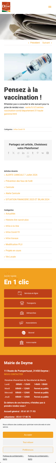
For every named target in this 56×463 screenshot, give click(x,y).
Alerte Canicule (13, 193)
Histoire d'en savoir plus (17, 220)
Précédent (35, 42)
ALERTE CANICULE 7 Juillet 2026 (21, 175)
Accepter (28, 435)
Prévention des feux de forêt (19, 181)
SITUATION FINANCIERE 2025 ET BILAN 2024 (27, 199)
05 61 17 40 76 (23, 417)
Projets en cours (13, 250)
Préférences (28, 450)
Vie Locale (11, 256)
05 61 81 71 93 (28, 411)
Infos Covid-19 (19, 129)
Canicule (10, 187)
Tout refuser (28, 442)
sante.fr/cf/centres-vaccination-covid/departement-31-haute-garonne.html (24, 110)
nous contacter (13, 374)
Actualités (10, 213)
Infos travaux (12, 238)
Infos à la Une (12, 226)
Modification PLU (14, 244)
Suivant (46, 42)
